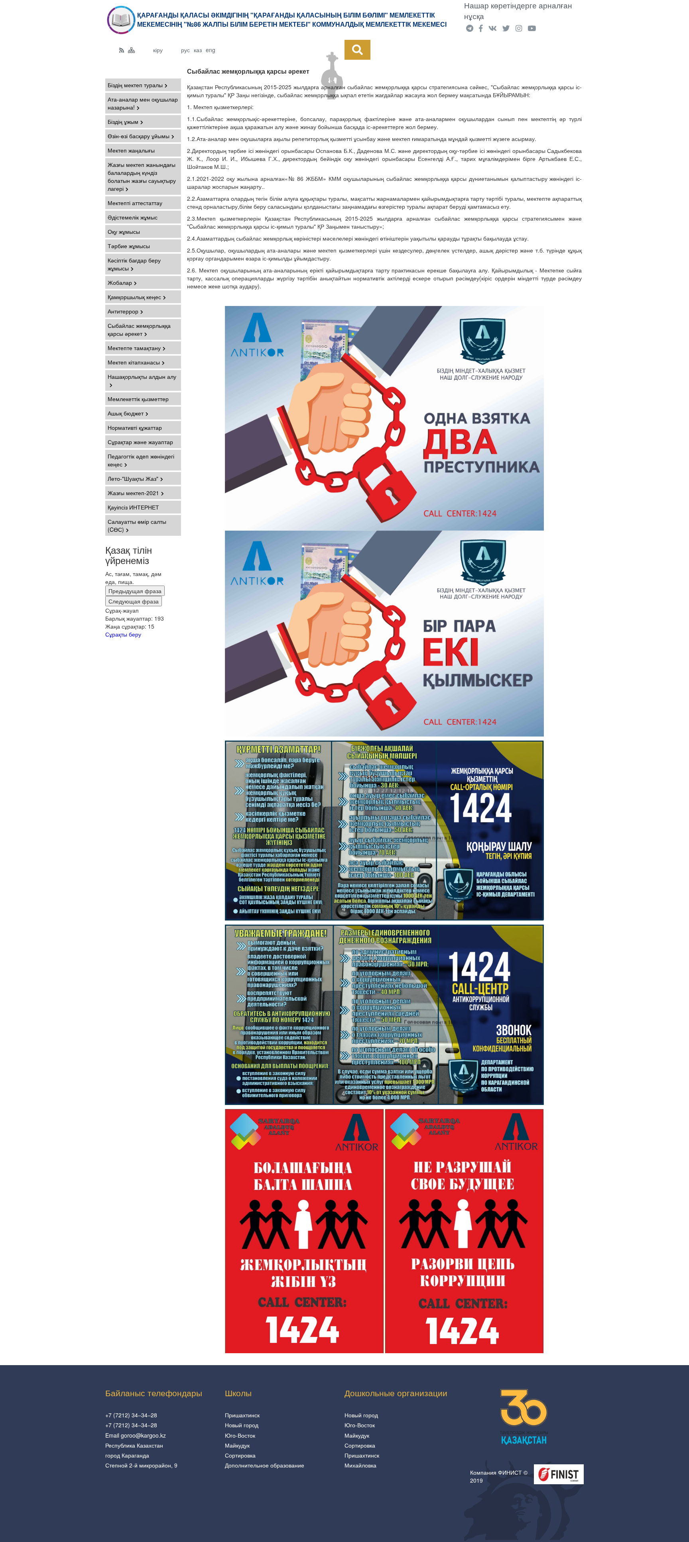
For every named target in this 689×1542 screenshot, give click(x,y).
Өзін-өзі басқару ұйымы (138, 136)
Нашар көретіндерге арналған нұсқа (518, 10)
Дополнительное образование (264, 1465)
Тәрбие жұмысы (129, 246)
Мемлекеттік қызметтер (138, 399)
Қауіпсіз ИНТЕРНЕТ (133, 507)
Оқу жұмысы (124, 231)
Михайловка (360, 1465)
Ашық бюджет (126, 413)
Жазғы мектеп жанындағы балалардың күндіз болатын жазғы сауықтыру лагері (142, 176)
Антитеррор (123, 311)
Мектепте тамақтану (134, 348)
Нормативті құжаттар (135, 427)
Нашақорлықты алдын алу (142, 376)
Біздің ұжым (123, 121)
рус (185, 50)
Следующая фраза (133, 601)
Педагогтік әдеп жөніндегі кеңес (141, 460)
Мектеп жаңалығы (131, 150)
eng (210, 50)
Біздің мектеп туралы (135, 85)
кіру (158, 50)
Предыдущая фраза (134, 591)
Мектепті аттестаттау (135, 203)
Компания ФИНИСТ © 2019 (499, 1476)
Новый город (241, 1425)
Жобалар (120, 282)
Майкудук (237, 1445)
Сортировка (240, 1455)
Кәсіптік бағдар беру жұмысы (134, 264)
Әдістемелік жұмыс (132, 217)
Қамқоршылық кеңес (134, 297)
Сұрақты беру (123, 634)
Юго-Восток (240, 1435)
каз (198, 50)
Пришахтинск (242, 1415)
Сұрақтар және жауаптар (140, 442)
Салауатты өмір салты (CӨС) (137, 525)
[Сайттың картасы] (131, 50)
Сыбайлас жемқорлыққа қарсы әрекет (139, 329)
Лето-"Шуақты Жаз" (133, 478)
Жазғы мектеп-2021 (133, 493)
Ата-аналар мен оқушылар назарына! (143, 103)
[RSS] (121, 50)
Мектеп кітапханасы (134, 362)
